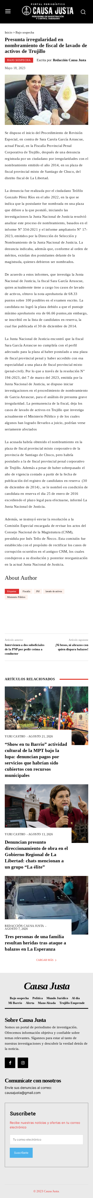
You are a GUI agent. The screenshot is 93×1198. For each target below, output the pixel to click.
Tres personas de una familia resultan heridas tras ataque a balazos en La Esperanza (35, 943)
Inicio (8, 32)
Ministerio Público (16, 597)
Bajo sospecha (25, 32)
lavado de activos (54, 591)
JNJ (38, 591)
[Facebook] (10, 1063)
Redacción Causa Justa (69, 60)
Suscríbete (23, 1114)
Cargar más (44, 959)
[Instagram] (23, 1063)
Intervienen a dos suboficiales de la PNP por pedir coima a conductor (24, 649)
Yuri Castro (15, 736)
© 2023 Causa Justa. (46, 1191)
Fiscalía (26, 591)
